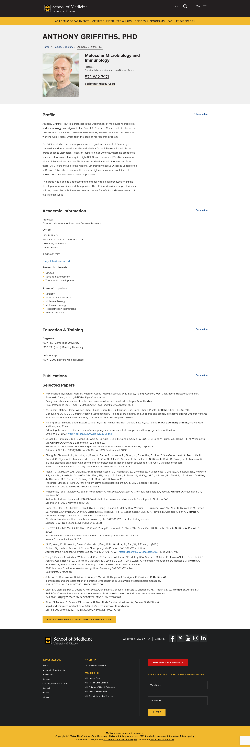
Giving (46, 692)
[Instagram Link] (195, 638)
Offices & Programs (150, 21)
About (45, 665)
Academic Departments (72, 21)
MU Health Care (92, 678)
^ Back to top (200, 114)
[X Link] (180, 638)
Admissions (48, 674)
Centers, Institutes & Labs (112, 21)
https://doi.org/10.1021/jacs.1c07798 (138, 551)
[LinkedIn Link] (203, 638)
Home (46, 46)
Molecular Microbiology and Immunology (112, 58)
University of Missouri (95, 665)
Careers (46, 679)
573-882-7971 (97, 76)
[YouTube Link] (188, 638)
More (199, 6)
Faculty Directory (181, 21)
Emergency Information (167, 662)
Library (46, 697)
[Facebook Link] (172, 638)
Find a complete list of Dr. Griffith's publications (79, 619)
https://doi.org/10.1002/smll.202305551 (90, 433)
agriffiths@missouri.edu (100, 84)
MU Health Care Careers (96, 683)
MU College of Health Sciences (100, 687)
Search (178, 6)
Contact (160, 639)
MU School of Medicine (96, 692)
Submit (156, 712)
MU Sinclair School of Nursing (99, 696)
